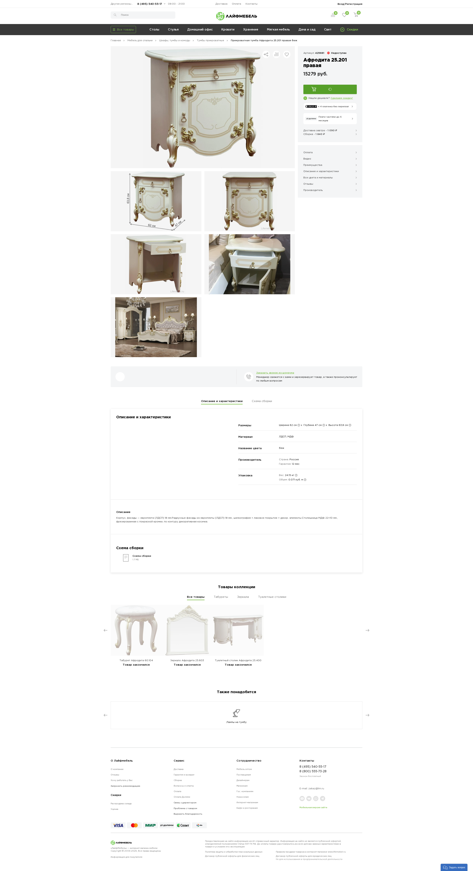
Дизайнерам (242, 780)
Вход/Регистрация (350, 4)
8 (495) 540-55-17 (149, 3)
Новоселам (242, 797)
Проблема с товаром (185, 808)
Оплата (236, 3)
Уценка (114, 809)
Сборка (178, 780)
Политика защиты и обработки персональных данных (233, 852)
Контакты (252, 3)
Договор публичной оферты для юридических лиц (309, 857)
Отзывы (115, 775)
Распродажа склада (121, 803)
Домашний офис (200, 29)
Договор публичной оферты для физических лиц (232, 856)
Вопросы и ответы (184, 786)
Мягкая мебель (278, 29)
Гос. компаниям (244, 791)
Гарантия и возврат (184, 775)
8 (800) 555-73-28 (313, 771)
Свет (328, 29)
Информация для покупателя (126, 857)
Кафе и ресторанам (247, 808)
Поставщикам (243, 775)
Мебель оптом (244, 769)
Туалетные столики (272, 596)
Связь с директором (185, 802)
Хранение (250, 29)
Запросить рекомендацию (125, 786)
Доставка (221, 3)
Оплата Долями (182, 797)
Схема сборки (262, 401)
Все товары (196, 596)
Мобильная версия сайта (313, 807)
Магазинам (242, 786)
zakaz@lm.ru (316, 788)
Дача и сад (307, 29)
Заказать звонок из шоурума (275, 372)
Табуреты (221, 596)
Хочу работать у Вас (122, 780)
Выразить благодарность (188, 814)
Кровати (227, 29)
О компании (117, 769)
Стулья (173, 29)
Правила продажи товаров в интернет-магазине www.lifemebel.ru (311, 852)
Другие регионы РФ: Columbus (123, 3)
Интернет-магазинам (247, 802)
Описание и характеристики (222, 401)
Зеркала (243, 596)
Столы (154, 29)
